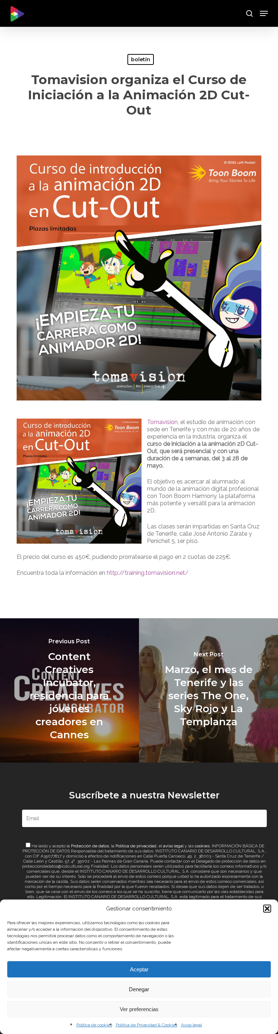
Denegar (139, 989)
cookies (202, 845)
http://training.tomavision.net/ (148, 572)
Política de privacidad (135, 845)
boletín (140, 59)
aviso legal (173, 845)
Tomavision (162, 422)
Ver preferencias (139, 1009)
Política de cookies (94, 1024)
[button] (267, 908)
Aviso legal (191, 1024)
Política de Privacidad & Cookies (146, 1024)
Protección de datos (90, 845)
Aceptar (139, 969)
